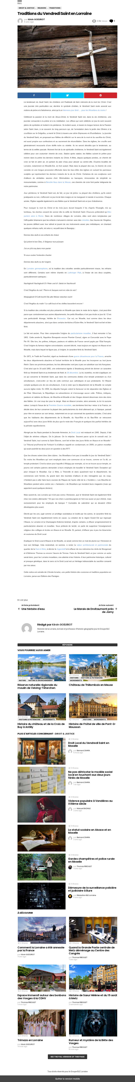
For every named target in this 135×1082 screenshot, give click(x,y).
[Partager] (34, 95)
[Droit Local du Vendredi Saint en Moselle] (42, 751)
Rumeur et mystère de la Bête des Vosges (91, 1041)
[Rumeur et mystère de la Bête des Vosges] (93, 1023)
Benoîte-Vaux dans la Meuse (58, 182)
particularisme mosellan (81, 333)
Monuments (76, 680)
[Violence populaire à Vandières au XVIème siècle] (42, 809)
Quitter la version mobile (67, 1078)
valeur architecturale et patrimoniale (92, 545)
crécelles (85, 220)
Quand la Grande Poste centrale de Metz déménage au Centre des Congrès (92, 950)
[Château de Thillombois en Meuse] (93, 668)
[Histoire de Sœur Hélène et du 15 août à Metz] (93, 978)
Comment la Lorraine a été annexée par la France (41, 949)
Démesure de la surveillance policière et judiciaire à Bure (92, 889)
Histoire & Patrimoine (92, 678)
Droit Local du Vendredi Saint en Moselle (88, 744)
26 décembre (72, 373)
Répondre (67, 645)
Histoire (74, 678)
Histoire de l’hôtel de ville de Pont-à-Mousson (92, 725)
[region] (67, 587)
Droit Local (75, 432)
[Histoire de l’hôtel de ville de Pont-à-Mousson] (93, 707)
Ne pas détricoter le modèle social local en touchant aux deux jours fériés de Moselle (90, 775)
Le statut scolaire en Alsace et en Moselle (89, 831)
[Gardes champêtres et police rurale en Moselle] (42, 867)
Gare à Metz (40, 549)
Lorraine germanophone (37, 268)
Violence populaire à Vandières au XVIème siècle (90, 802)
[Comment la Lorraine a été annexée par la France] (42, 930)
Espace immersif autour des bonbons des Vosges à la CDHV (42, 996)
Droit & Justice (64, 733)
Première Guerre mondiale (60, 405)
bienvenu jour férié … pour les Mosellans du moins (84, 110)
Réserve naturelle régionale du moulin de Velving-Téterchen (37, 686)
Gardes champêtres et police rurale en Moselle (91, 860)
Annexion (62, 318)
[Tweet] (67, 95)
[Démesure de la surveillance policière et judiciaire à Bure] (42, 896)
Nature (22, 680)
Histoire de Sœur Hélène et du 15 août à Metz (93, 996)
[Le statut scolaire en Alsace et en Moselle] (42, 838)
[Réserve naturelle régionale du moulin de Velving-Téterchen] (42, 668)
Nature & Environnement (40, 680)
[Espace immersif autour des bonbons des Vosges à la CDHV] (42, 978)
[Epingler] (100, 95)
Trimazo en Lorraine (30, 1040)
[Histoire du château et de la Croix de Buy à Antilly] (42, 707)
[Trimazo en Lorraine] (42, 1023)
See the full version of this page (67, 1056)
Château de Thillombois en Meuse (91, 685)
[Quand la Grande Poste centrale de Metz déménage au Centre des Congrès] (93, 930)
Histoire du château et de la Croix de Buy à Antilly (41, 725)
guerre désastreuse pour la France (88, 356)
